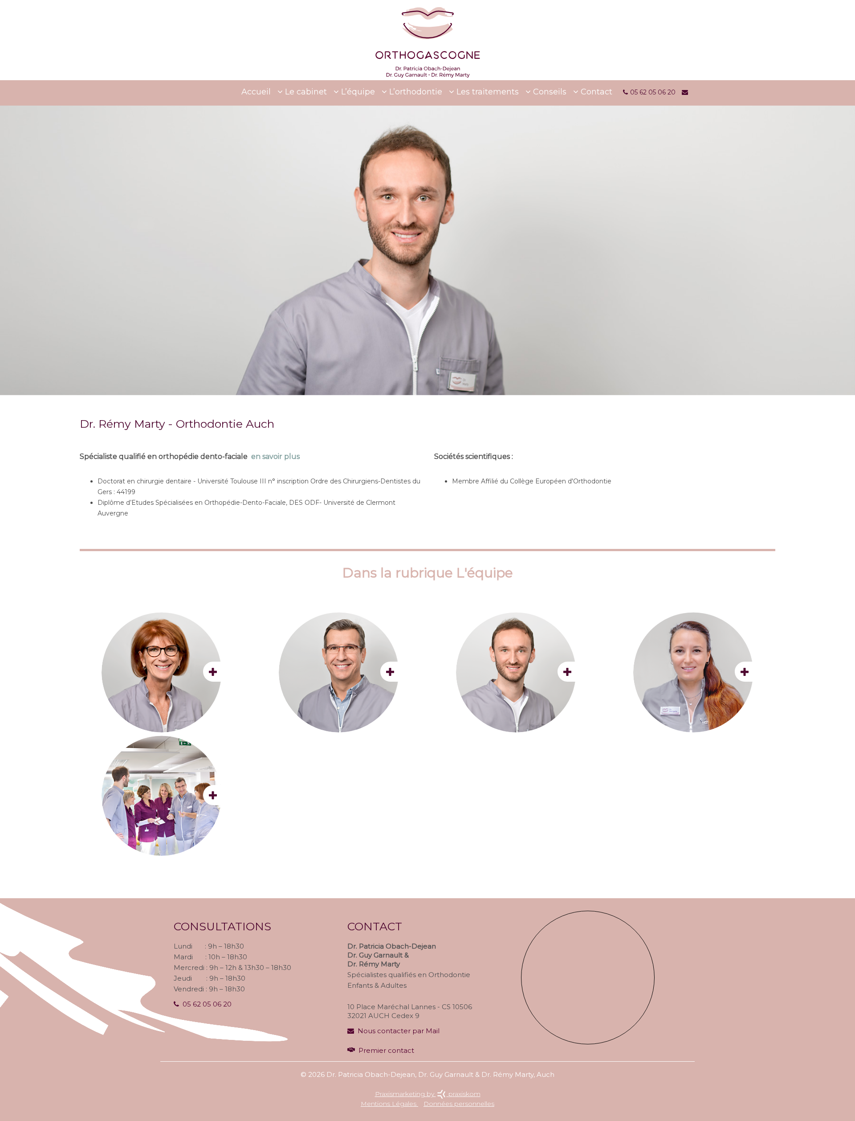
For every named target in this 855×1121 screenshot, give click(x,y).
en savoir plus (275, 456)
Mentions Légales (389, 1104)
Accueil (256, 92)
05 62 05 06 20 (207, 1004)
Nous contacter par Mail (399, 1031)
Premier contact (386, 1050)
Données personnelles (458, 1104)
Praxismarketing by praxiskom (427, 1094)
